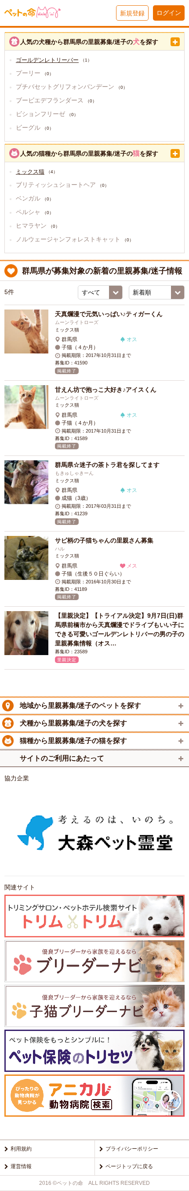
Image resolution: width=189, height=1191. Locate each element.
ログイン (168, 12)
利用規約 (21, 1149)
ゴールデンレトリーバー (47, 60)
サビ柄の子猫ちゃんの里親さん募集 (104, 540)
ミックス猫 (30, 171)
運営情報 (21, 1166)
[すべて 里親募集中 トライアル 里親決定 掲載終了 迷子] (100, 292)
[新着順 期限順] (157, 292)
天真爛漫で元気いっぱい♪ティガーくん (109, 313)
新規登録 (132, 13)
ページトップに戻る (129, 1166)
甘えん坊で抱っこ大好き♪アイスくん (105, 389)
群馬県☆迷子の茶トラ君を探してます (107, 464)
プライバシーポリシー (131, 1149)
